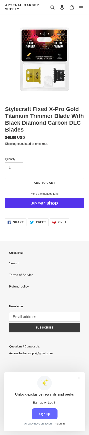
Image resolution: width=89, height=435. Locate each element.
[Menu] (81, 7)
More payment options (44, 193)
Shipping (10, 143)
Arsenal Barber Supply (22, 7)
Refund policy (19, 286)
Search (14, 263)
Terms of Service (21, 275)
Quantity (10, 159)
